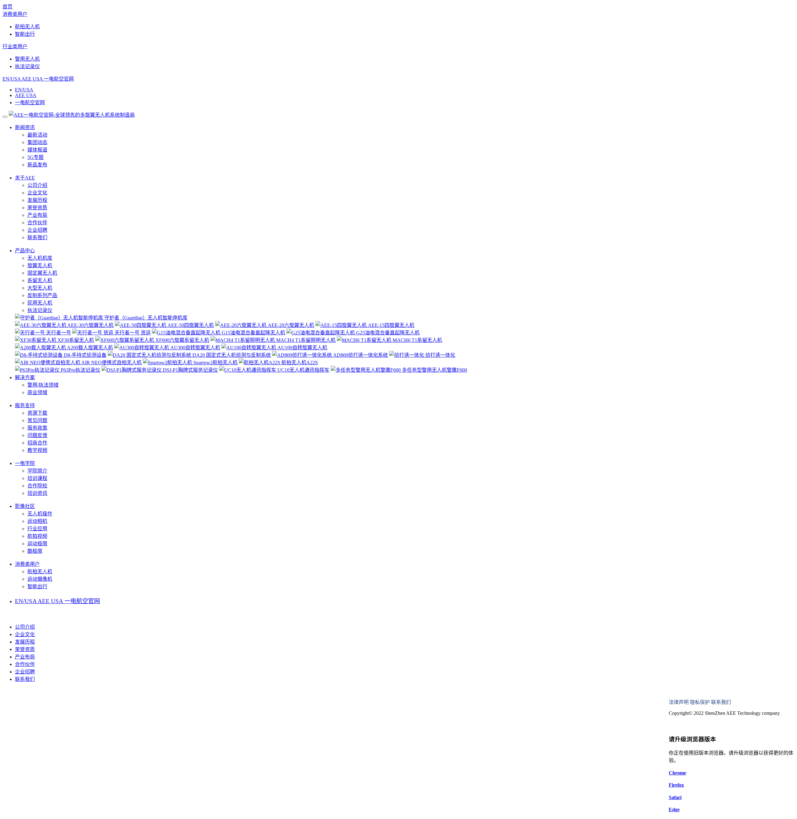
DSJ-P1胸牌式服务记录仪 (190, 370)
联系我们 (37, 237)
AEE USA (32, 78)
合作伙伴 (37, 222)
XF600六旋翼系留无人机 (181, 340)
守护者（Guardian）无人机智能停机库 (145, 317)
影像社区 (25, 506)
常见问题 (37, 420)
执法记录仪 (27, 66)
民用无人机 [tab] (39, 302)
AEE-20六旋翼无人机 (290, 325)
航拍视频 (37, 536)
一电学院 (25, 463)
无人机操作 (39, 513)
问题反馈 (37, 435)
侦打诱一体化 (439, 355)
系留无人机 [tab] (39, 280)
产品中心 (25, 250)
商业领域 (37, 392)
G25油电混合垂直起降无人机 (387, 332)
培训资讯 (37, 493)
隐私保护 (700, 702)
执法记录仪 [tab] (39, 310)
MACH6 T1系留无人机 (416, 340)
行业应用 (37, 528)
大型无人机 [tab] (39, 288)
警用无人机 (27, 59)
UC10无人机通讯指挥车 (302, 370)
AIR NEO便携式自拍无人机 (111, 362)
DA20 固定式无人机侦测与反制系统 (231, 355)
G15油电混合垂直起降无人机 (252, 332)
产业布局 (37, 215)
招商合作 (37, 442)
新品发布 (37, 164)
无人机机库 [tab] (39, 258)
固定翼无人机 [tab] (42, 273)
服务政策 (37, 427)
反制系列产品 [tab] (42, 295)
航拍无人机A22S (299, 362)
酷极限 (34, 551)
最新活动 (37, 134)
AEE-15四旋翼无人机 (390, 325)
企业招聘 (37, 230)
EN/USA (11, 78)
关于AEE (25, 177)
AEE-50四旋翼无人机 (190, 325)
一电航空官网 (59, 78)
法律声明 (679, 702)
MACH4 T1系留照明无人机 (305, 340)
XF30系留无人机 (75, 340)
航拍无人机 (27, 26)
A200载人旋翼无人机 (89, 347)
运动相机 (37, 521)
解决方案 (25, 377)
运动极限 (37, 543)
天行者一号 (58, 332)
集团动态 (37, 142)
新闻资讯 (25, 127)
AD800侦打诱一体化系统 (360, 355)
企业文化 (37, 192)
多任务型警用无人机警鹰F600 (434, 370)
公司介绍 (37, 185)
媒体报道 (37, 149)
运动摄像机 (39, 579)
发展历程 (37, 200)
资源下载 (37, 413)
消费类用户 (14, 14)
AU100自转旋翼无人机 (301, 347)
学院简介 (37, 470)
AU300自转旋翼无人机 (194, 347)
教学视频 (37, 450)
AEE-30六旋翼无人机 (90, 325)
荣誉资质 (37, 207)
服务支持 (25, 405)
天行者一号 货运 (132, 332)
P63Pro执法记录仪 (79, 370)
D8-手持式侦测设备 (84, 355)
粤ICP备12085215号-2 (692, 725)
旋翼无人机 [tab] (39, 265)
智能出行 (25, 34)
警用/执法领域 (43, 385)
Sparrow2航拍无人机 (215, 362)
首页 (7, 6)
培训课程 (37, 478)
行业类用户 (14, 46)
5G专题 (35, 157)
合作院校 (37, 485)
